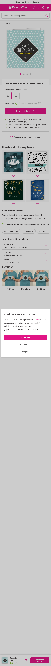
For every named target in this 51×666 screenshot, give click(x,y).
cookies (37, 319)
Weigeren (26, 351)
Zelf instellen (25, 344)
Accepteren (25, 337)
